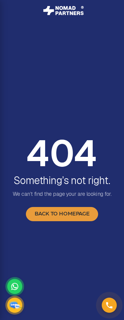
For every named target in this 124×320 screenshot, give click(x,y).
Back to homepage (62, 214)
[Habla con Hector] (14, 305)
